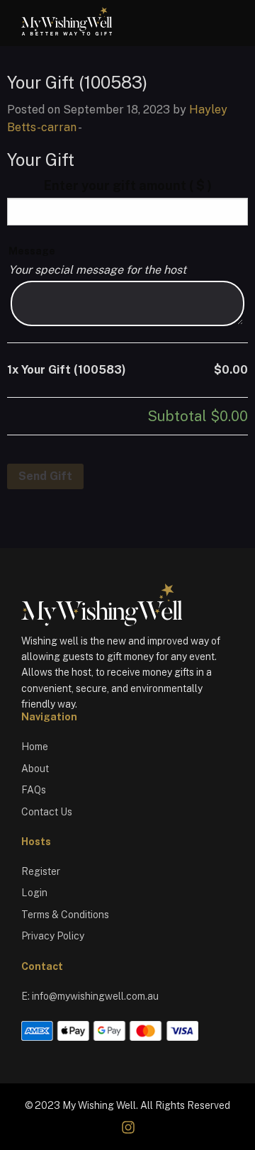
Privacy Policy (52, 936)
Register (40, 871)
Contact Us (46, 811)
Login (34, 892)
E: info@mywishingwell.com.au (90, 996)
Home (34, 746)
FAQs (33, 789)
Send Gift (45, 476)
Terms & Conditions (65, 914)
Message (31, 251)
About (35, 768)
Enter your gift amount (128, 185)
